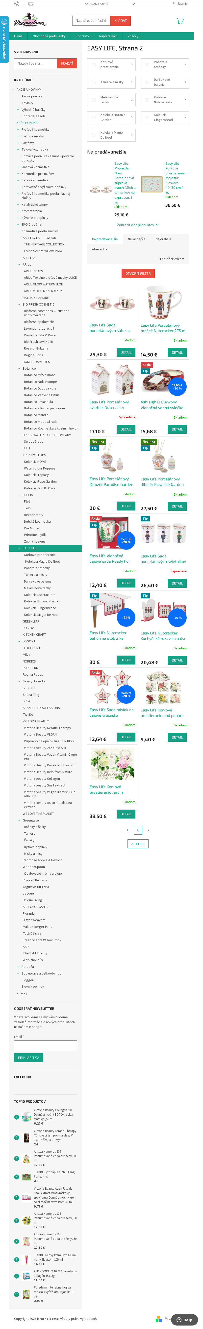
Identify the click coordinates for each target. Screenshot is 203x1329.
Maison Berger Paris (37, 926)
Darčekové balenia (37, 581)
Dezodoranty (33, 514)
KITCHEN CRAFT (34, 634)
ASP (26, 946)
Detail (126, 352)
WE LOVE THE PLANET (38, 813)
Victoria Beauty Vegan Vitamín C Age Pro (50, 756)
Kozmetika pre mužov (38, 173)
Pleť (27, 501)
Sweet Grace (33, 441)
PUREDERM (31, 667)
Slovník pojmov (33, 986)
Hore (140, 844)
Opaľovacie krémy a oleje (43, 873)
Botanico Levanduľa (38, 401)
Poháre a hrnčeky (37, 568)
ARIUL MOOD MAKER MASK (43, 291)
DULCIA (28, 495)
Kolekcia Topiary (36, 474)
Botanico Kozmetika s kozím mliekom (51, 428)
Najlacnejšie (137, 239)
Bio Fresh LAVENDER (38, 341)
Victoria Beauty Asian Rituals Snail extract (48, 805)
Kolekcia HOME (35, 461)
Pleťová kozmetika (36, 129)
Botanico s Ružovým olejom (44, 408)
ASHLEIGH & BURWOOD (39, 237)
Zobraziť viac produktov (135, 225)
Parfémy (28, 143)
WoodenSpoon (34, 866)
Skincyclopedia (34, 681)
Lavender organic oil (39, 328)
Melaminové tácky (37, 588)
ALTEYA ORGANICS (36, 906)
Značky (22, 993)
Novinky (27, 103)
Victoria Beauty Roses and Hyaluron (50, 765)
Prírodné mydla (35, 534)
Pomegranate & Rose (40, 335)
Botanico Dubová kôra (40, 388)
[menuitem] (18, 36)
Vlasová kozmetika (35, 167)
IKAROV (28, 628)
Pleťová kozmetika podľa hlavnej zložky (46, 195)
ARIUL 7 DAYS (33, 271)
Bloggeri (28, 980)
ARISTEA (29, 257)
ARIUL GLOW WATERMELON (43, 284)
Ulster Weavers (34, 920)
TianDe (28, 714)
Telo (27, 508)
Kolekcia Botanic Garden (42, 601)
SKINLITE (29, 688)
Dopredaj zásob (33, 116)
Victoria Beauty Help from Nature (48, 772)
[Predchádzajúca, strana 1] (138, 830)
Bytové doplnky (35, 847)
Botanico (29, 368)
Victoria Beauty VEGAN (40, 734)
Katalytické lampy (35, 204)
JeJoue (28, 893)
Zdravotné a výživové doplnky (44, 187)
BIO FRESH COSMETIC (38, 304)
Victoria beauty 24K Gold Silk (45, 747)
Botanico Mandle (36, 415)
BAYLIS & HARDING (36, 297)
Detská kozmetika (35, 180)
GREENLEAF (31, 621)
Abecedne (99, 249)
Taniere (29, 833)
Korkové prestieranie (40, 554)
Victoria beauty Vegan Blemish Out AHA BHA (49, 794)
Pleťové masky (33, 136)
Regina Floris (33, 355)
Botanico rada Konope (40, 381)
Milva (26, 654)
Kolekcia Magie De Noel (42, 561)
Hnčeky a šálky (35, 826)
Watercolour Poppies (39, 468)
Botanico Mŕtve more (39, 375)
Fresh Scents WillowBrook (43, 251)
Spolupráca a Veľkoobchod (41, 973)
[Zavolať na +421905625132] (21, 3)
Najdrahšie (163, 239)
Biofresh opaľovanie (39, 321)
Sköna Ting (31, 694)
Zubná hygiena (35, 541)
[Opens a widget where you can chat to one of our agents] (184, 1320)
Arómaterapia (32, 211)
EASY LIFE (30, 548)
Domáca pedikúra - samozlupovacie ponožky (48, 158)
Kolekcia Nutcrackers (39, 594)
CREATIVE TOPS (34, 455)
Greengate (31, 820)
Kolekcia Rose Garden (40, 481)
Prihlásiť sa (28, 1057)
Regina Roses (33, 674)
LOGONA (29, 641)
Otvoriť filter (138, 273)
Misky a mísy (33, 853)
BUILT (27, 448)
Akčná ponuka (32, 96)
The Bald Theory (35, 953)
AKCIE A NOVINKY (29, 89)
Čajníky (29, 840)
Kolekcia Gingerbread (40, 608)
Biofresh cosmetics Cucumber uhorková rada (46, 313)
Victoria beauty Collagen (42, 778)
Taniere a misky (35, 574)
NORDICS (29, 661)
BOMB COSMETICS (36, 361)
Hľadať (120, 20)
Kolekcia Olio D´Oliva (39, 488)
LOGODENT (32, 648)
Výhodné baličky (34, 109)
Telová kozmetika (35, 149)
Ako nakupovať (96, 4)
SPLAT (27, 701)
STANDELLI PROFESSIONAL (42, 707)
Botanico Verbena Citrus (42, 395)
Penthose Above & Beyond (43, 860)
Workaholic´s (33, 960)
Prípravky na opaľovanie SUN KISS (49, 741)
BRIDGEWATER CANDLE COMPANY (47, 435)
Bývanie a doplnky (35, 217)
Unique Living (32, 900)
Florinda (29, 913)
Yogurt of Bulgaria (36, 887)
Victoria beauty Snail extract (44, 785)
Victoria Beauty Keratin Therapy (47, 728)
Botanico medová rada (40, 421)
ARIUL (27, 264)
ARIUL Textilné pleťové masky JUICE (50, 277)
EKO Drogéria (31, 224)
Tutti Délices (32, 933)
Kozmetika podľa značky (40, 231)
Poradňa (28, 966)
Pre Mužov (32, 528)
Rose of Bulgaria (36, 348)
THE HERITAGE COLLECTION (44, 244)
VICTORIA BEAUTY (36, 721)
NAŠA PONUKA (27, 122)
